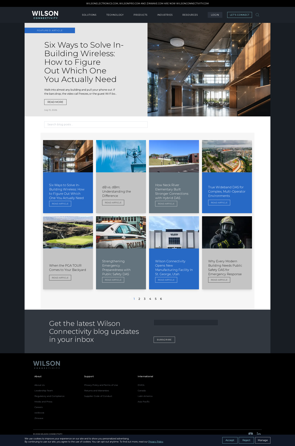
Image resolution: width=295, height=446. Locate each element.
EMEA (141, 385)
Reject (246, 440)
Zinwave (38, 418)
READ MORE (55, 102)
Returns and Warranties (96, 390)
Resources (190, 15)
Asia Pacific (144, 401)
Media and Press (43, 401)
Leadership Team (43, 390)
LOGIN (215, 15)
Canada (142, 390)
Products (140, 15)
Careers (38, 407)
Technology (115, 15)
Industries (165, 15)
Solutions (89, 15)
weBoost (39, 412)
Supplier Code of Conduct (98, 396)
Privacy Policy (155, 441)
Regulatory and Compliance (49, 396)
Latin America (145, 396)
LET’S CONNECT (239, 15)
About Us (39, 385)
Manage (263, 440)
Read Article (60, 203)
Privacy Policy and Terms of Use (101, 385)
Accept (230, 440)
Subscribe (164, 339)
